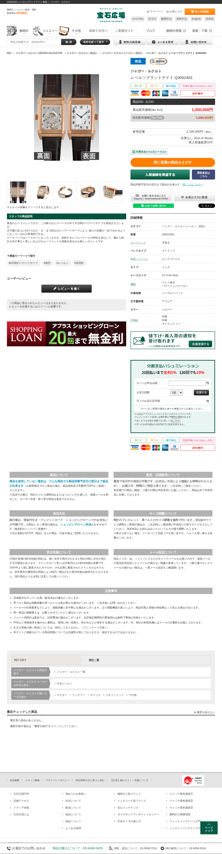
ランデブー (78, 695)
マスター (62, 695)
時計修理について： (177, 848)
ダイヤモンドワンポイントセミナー (138, 814)
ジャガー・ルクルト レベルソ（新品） (184, 226)
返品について (73, 814)
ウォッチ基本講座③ (181, 807)
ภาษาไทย (137, 18)
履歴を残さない (206, 712)
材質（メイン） (140, 258)
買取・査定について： (127, 848)
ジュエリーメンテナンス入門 (186, 828)
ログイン (43, 306)
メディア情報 (21, 807)
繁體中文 (166, 18)
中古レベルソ (64, 683)
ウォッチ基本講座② (181, 800)
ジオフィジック (115, 695)
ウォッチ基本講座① (181, 793)
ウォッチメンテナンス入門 (185, 821)
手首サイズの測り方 (129, 821)
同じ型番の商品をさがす (173, 162)
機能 (133, 284)
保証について (73, 821)
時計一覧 (94, 659)
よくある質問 (73, 828)
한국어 (152, 18)
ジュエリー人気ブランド (132, 800)
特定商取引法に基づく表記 (90, 780)
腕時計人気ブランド (129, 793)
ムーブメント (138, 242)
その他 (133, 695)
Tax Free (156, 117)
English (196, 18)
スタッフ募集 (32, 780)
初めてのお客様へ (75, 793)
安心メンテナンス (128, 807)
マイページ (156, 11)
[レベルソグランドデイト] (18, 192)
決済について (73, 800)
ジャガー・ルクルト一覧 (71, 671)
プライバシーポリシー (58, 780)
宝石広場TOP (21, 793)
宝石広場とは (21, 814)
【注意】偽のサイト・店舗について (129, 780)
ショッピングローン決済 (75, 524)
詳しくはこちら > (193, 184)
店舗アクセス (21, 800)
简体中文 (181, 18)
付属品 (134, 320)
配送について (73, 807)
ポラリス (95, 695)
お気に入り (176, 11)
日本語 (210, 18)
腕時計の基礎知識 (180, 814)
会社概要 (14, 780)
